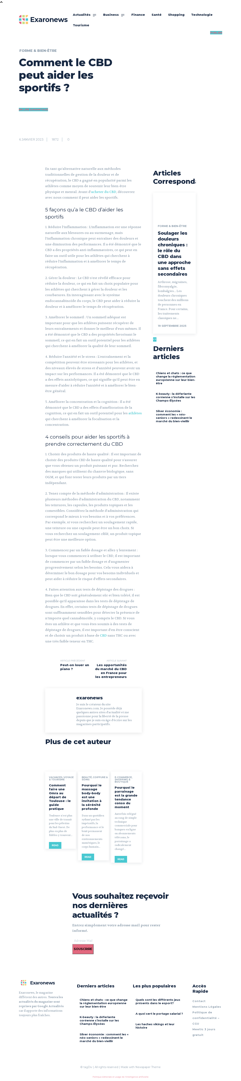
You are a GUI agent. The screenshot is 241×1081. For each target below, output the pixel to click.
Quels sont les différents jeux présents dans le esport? (158, 1001)
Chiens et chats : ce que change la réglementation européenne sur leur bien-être (175, 378)
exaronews (89, 698)
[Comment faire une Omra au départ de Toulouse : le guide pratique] (60, 762)
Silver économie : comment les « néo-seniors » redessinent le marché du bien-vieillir (174, 416)
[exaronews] (61, 710)
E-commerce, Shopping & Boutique (123, 779)
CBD (103, 635)
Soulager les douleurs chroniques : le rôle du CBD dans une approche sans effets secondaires (174, 253)
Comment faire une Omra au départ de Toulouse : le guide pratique (60, 797)
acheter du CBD (103, 192)
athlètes (135, 413)
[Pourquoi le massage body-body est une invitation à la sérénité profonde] (93, 762)
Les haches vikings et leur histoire (155, 1025)
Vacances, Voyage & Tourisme (61, 778)
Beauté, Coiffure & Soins (95, 778)
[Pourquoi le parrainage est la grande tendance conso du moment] (126, 762)
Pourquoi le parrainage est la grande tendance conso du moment (126, 797)
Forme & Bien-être (38, 50)
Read (55, 845)
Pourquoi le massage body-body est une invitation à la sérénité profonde (92, 797)
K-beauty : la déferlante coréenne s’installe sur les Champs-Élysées (175, 397)
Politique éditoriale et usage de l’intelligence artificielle (121, 1077)
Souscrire (83, 949)
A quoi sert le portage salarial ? (159, 1013)
